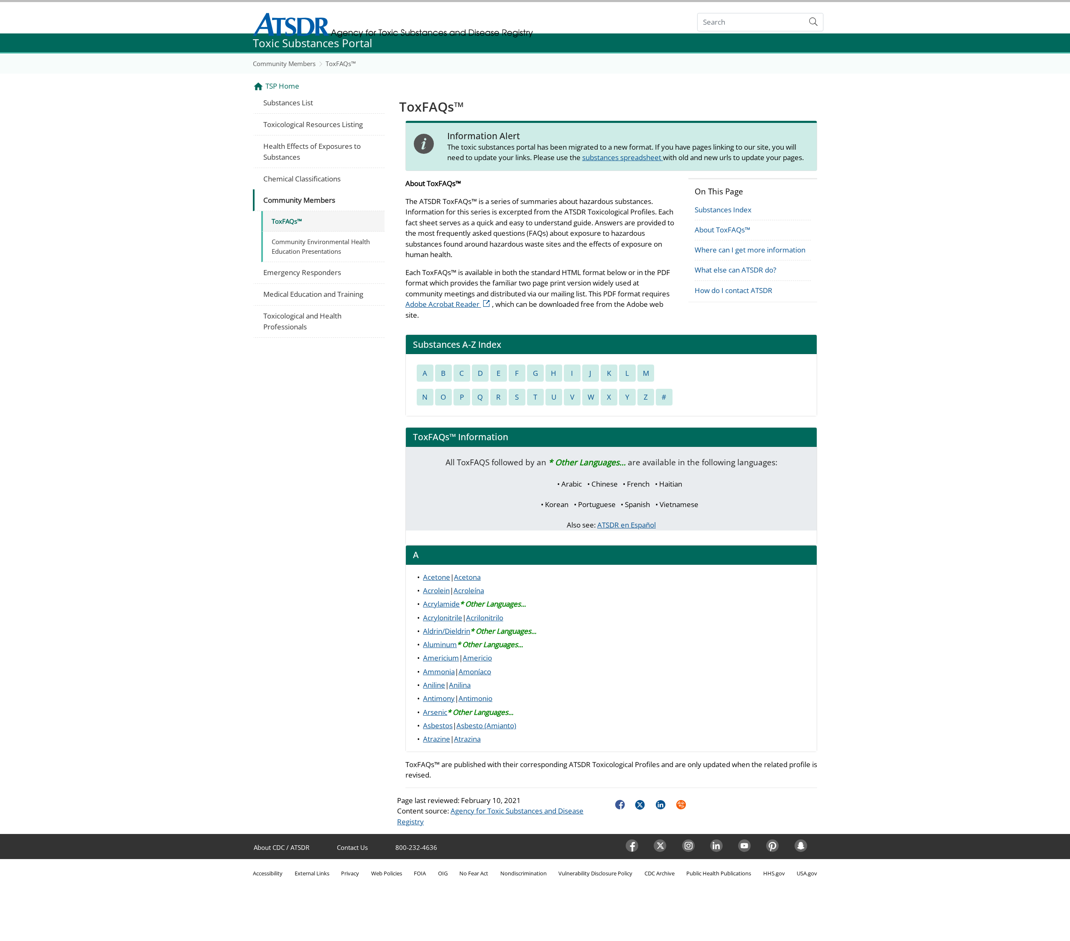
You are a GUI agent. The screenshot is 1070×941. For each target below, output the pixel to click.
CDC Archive (660, 873)
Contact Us (352, 847)
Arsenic (435, 712)
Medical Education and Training (313, 294)
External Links (312, 873)
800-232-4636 (416, 847)
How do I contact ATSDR (733, 290)
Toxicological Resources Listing (313, 124)
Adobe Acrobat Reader (448, 304)
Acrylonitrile (442, 617)
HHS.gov (774, 873)
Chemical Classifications (302, 179)
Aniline (434, 685)
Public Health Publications (718, 873)
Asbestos (438, 725)
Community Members (284, 63)
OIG (443, 873)
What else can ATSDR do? (735, 270)
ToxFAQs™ (341, 63)
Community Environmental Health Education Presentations (321, 246)
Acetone (436, 577)
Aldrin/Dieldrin (446, 631)
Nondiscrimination (523, 873)
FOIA (420, 873)
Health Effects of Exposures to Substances (312, 151)
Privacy (350, 873)
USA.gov (807, 873)
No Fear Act (473, 873)
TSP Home (282, 86)
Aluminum (440, 644)
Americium (441, 658)
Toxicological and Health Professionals (302, 321)
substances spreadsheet (622, 157)
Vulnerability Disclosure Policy (595, 873)
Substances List (288, 102)
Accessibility (268, 873)
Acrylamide (441, 604)
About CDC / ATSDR (281, 847)
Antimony (439, 698)
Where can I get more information (750, 250)
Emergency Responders (302, 272)
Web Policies (386, 873)
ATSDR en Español (626, 525)
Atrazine (436, 739)
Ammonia (439, 671)
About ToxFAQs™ (722, 230)
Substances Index (723, 209)
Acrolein (436, 590)
